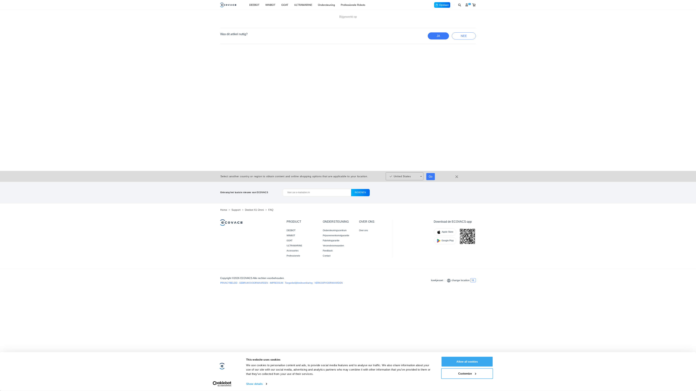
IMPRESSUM (277, 283)
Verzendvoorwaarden (333, 245)
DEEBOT (254, 4)
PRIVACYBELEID (229, 283)
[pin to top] (687, 340)
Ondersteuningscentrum (335, 230)
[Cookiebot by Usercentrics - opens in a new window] (222, 384)
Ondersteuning (326, 4)
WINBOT (270, 4)
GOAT (284, 4)
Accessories (293, 250)
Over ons (363, 230)
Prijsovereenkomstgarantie (336, 235)
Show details (254, 383)
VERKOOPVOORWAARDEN (328, 283)
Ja (438, 35)
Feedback (328, 250)
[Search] (459, 5)
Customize (465, 373)
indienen (360, 192)
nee (464, 35)
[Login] (467, 5)
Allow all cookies (467, 361)
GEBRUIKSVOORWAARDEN (254, 283)
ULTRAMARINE (303, 4)
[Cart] (474, 5)
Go (430, 176)
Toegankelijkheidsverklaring (299, 283)
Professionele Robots (353, 4)
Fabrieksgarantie (331, 240)
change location (460, 280)
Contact (326, 256)
